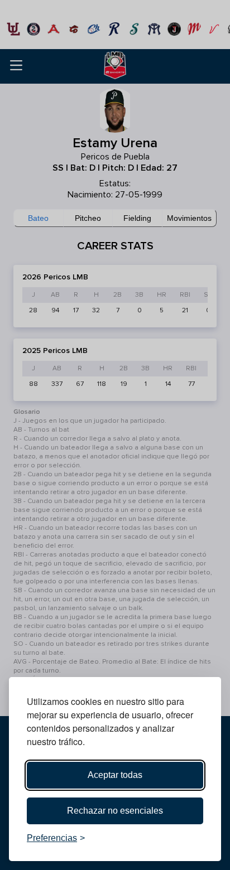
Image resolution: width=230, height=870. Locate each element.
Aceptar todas (115, 775)
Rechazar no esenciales (115, 810)
